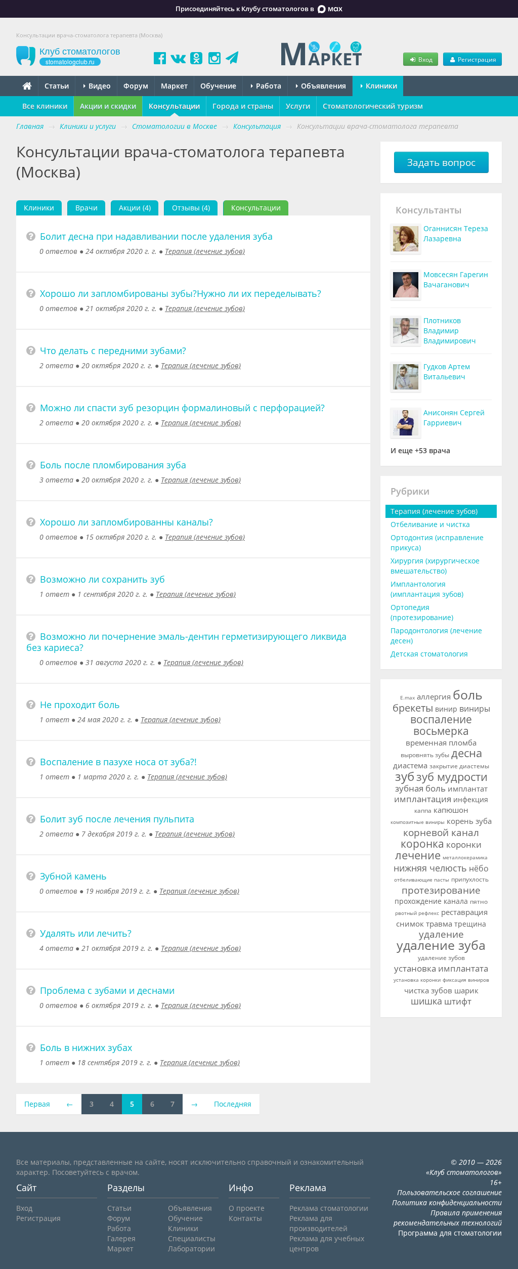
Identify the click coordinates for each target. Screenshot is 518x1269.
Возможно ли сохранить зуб (102, 579)
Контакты (245, 1218)
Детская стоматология (429, 654)
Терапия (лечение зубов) (205, 251)
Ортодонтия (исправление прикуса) (437, 542)
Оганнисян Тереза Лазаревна (455, 233)
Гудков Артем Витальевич (446, 371)
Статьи (57, 86)
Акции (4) (135, 207)
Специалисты (191, 1238)
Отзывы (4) (191, 207)
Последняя (232, 1104)
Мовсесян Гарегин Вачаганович (455, 279)
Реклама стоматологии (328, 1208)
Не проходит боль (80, 704)
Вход (425, 59)
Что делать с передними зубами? (113, 350)
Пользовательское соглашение (449, 1192)
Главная (30, 126)
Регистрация (476, 59)
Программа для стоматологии (450, 1233)
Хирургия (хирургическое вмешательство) (435, 566)
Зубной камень (73, 876)
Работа (267, 86)
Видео (99, 86)
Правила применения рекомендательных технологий (448, 1218)
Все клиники (44, 106)
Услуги (298, 106)
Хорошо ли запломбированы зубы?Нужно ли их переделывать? (180, 293)
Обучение (218, 86)
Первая (37, 1104)
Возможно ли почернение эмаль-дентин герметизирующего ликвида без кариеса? (186, 641)
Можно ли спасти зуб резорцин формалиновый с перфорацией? (182, 408)
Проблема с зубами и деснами (107, 990)
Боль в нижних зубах (86, 1047)
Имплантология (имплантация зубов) (427, 589)
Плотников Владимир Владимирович (449, 330)
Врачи (86, 207)
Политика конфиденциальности (447, 1202)
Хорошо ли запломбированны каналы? (126, 522)
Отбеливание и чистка (430, 524)
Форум (135, 86)
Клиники (380, 86)
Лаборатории (191, 1248)
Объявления (322, 86)
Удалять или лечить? (86, 933)
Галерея (121, 1238)
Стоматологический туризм (373, 106)
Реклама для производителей (318, 1223)
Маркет (174, 86)
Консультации (174, 106)
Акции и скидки (108, 106)
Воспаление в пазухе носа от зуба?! (118, 762)
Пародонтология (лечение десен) (436, 635)
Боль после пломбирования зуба (113, 465)
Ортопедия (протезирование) (422, 612)
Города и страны (242, 106)
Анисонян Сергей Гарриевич (454, 417)
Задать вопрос (441, 162)
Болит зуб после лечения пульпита (117, 819)
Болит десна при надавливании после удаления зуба (156, 236)
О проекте (247, 1208)
